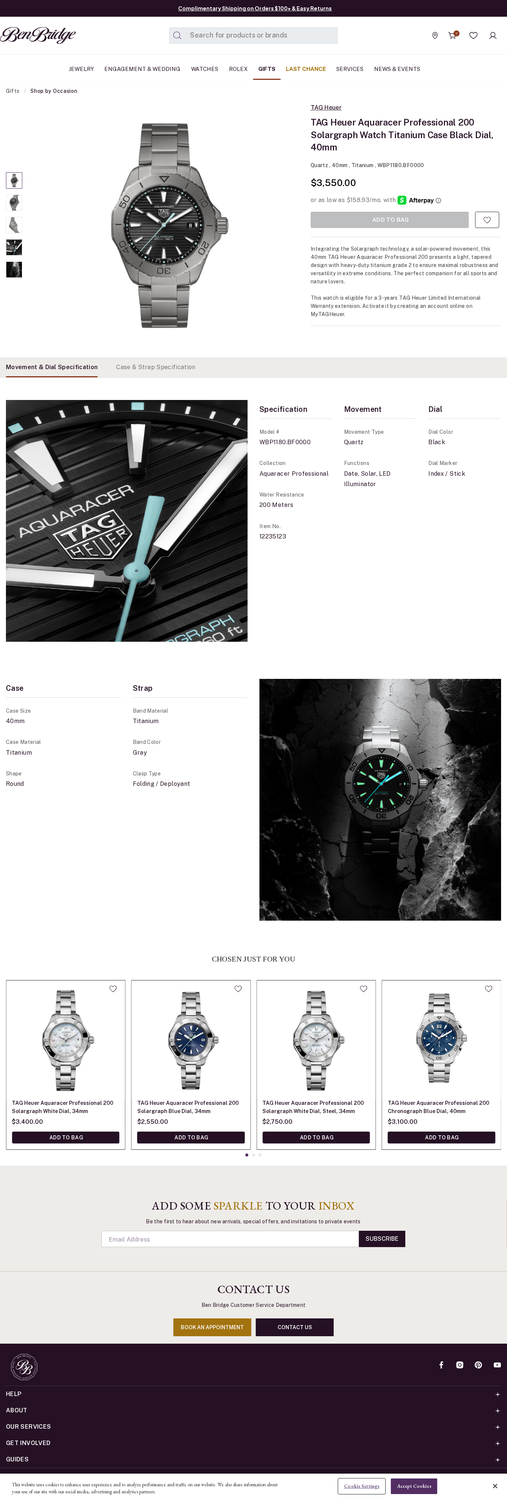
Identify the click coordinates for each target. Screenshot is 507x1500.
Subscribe (382, 1238)
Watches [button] (204, 69)
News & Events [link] (397, 69)
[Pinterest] (478, 1365)
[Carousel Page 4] (14, 247)
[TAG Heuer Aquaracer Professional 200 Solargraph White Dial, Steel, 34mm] (316, 1039)
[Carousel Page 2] (14, 203)
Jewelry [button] (81, 69)
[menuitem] (81, 69)
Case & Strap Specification (155, 367)
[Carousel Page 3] (14, 225)
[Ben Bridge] (24, 35)
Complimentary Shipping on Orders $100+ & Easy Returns (255, 8)
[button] (473, 35)
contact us (295, 1327)
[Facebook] (441, 1365)
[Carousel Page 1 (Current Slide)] (14, 180)
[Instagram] (460, 1365)
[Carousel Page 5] (14, 269)
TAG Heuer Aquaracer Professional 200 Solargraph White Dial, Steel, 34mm (313, 1107)
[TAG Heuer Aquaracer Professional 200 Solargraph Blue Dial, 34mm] (191, 1039)
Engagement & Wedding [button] (142, 69)
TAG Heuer (326, 107)
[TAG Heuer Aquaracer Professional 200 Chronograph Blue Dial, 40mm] (441, 1039)
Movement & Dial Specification (52, 367)
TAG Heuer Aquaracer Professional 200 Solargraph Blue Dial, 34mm (188, 1107)
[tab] (52, 367)
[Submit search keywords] (177, 35)
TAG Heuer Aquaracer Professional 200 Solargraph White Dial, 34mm (62, 1107)
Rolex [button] (238, 69)
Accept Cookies (414, 1486)
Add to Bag (65, 1138)
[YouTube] (497, 1365)
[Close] (495, 1486)
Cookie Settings (361, 1486)
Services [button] (349, 69)
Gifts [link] (266, 69)
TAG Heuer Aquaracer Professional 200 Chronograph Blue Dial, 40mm (438, 1107)
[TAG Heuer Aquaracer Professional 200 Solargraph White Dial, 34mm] (65, 1039)
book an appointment (212, 1327)
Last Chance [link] (306, 69)
